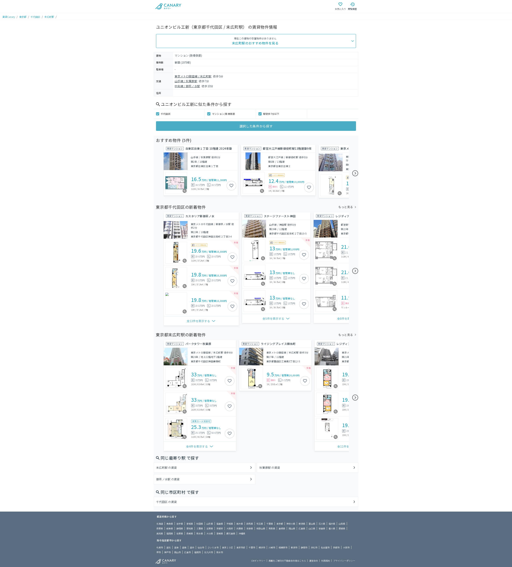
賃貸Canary (8, 16)
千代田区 (35, 16)
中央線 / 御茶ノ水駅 (187, 86)
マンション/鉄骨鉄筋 (223, 113)
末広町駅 (49, 16)
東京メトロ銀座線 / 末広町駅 (193, 76)
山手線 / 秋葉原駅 (186, 81)
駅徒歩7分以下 (271, 113)
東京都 (22, 16)
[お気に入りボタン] (231, 185)
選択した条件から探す (256, 126)
